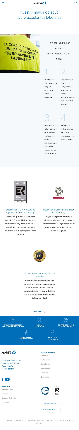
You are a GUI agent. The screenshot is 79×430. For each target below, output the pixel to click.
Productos (45, 373)
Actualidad (45, 368)
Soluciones (45, 360)
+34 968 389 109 (8, 369)
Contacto (45, 377)
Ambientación (7, 389)
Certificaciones (47, 364)
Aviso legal (49, 421)
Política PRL (38, 312)
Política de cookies (60, 421)
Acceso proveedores (49, 404)
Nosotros (45, 355)
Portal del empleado (48, 410)
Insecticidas (6, 394)
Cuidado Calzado (9, 398)
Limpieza (5, 402)
